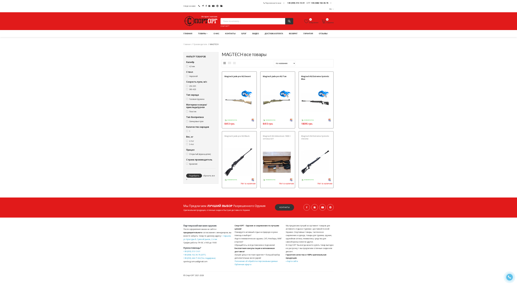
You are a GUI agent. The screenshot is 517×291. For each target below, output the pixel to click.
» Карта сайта (292, 261)
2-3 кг (191, 141)
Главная (187, 33)
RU (330, 9)
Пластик (192, 111)
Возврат (293, 33)
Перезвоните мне (273, 3)
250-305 (192, 86)
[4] (229, 62)
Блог (244, 33)
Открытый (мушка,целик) (200, 154)
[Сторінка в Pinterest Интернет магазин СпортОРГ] (217, 6)
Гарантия (308, 33)
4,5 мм (192, 66)
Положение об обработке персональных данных (256, 261)
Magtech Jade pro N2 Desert (237, 76)
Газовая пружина (196, 99)
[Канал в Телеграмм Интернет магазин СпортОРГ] (203, 6)
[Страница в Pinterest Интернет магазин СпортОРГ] (330, 207)
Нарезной (193, 76)
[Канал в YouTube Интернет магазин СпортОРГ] (322, 207)
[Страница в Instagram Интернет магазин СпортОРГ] (209, 6)
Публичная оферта (243, 264)
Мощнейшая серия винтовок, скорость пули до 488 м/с (316, 83)
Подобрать (194, 175)
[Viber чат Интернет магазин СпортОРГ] (199, 6)
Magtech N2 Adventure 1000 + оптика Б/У (277, 137)
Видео (255, 33)
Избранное (313, 22)
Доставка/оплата (274, 33)
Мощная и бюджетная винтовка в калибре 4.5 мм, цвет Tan (275, 80)
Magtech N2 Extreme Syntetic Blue (315, 77)
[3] (224, 63)
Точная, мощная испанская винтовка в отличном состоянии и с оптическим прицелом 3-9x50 (277, 144)
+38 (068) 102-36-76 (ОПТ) (194, 254)
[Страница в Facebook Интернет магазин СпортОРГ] (206, 6)
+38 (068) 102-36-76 (319, 3)
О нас (216, 33)
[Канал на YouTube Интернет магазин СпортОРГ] (213, 6)
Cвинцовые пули (196, 121)
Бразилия (193, 164)
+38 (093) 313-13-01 (296, 3)
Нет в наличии (248, 183)
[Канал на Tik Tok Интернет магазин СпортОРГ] (221, 6)
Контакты (230, 33)
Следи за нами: (189, 6)
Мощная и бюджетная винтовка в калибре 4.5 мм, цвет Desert (237, 80)
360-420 (192, 89)
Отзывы (323, 33)
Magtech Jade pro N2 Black (236, 136)
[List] (234, 63)
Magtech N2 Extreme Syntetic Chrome (315, 137)
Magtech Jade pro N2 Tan (275, 76)
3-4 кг (191, 144)
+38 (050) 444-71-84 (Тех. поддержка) (199, 258)
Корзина (330, 22)
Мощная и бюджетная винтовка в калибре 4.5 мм (237, 140)
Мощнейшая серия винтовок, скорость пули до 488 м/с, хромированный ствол (316, 143)
